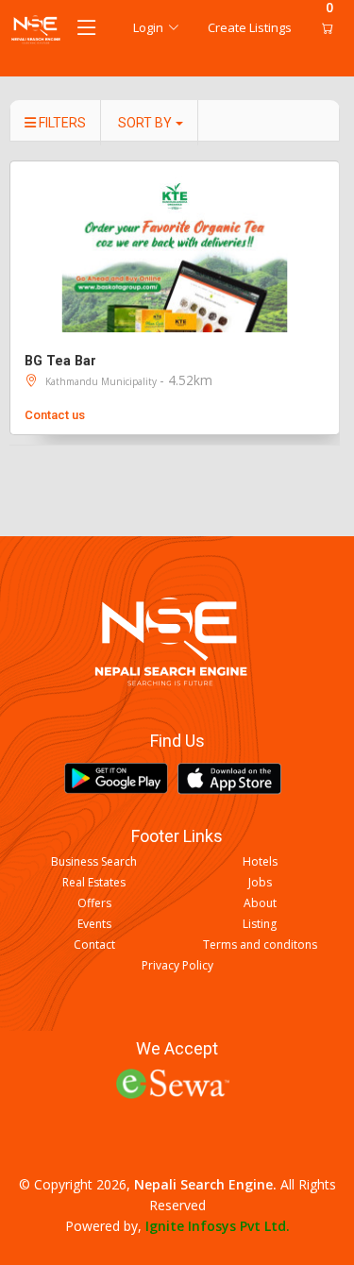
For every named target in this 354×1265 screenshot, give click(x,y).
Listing (260, 924)
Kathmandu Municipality (102, 381)
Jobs (260, 882)
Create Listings (250, 27)
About (260, 903)
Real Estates (94, 882)
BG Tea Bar (60, 360)
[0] (322, 28)
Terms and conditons (260, 945)
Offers (94, 903)
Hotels (260, 862)
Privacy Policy (177, 965)
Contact (94, 945)
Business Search (94, 862)
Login (148, 27)
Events (94, 924)
